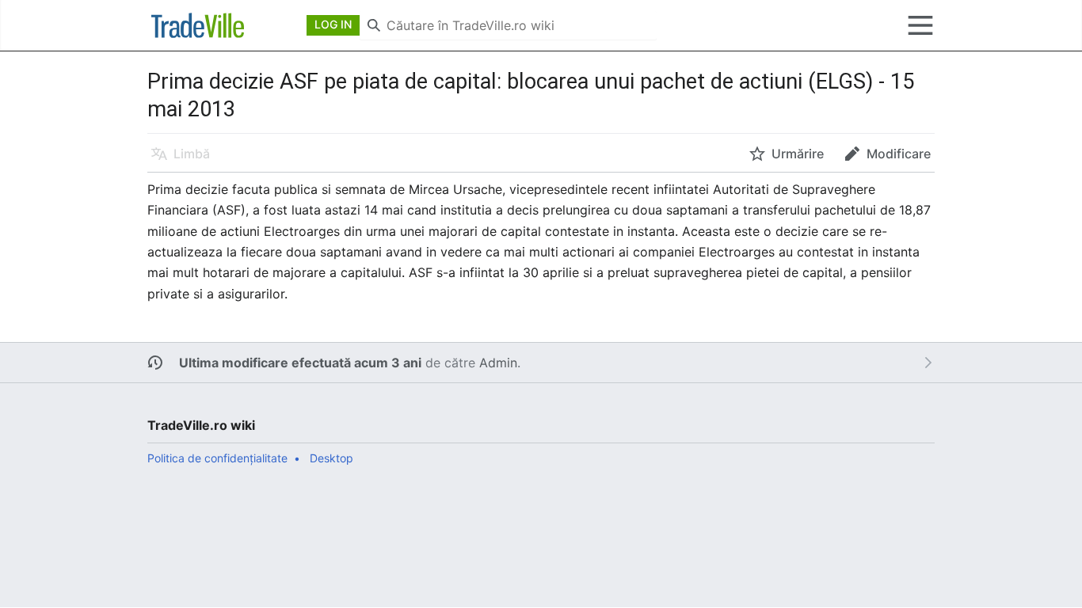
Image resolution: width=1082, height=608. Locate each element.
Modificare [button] (899, 154)
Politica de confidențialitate (217, 458)
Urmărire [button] (797, 154)
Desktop (331, 458)
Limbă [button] (191, 154)
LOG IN (333, 24)
